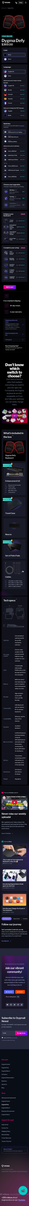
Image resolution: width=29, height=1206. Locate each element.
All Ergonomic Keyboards (9, 1098)
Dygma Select (6, 1114)
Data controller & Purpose (9, 1040)
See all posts (5, 941)
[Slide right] (17, 32)
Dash (9, 76)
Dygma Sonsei (6, 1064)
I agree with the (10, 1037)
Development (6, 918)
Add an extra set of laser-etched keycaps (12, 81)
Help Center (5, 1124)
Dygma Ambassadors (8, 1077)
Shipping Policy (6, 1131)
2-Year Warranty (6, 1138)
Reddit (21, 992)
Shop (20, 2)
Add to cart (9, 287)
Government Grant (22, 1171)
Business (4, 1081)
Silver (9, 59)
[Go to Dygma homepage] (6, 2)
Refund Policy (5, 1134)
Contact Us (5, 1128)
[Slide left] (10, 32)
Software (4, 1074)
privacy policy (14, 1037)
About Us (4, 1084)
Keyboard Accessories (8, 1111)
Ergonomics (16, 918)
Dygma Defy (5, 1067)
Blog (3, 1088)
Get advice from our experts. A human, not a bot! (13, 347)
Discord (10, 992)
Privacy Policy (12, 1171)
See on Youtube (6, 833)
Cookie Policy (5, 1171)
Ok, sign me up (21, 1033)
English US (11, 71)
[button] (25, 2)
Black (9, 55)
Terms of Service (6, 1141)
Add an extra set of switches (11, 146)
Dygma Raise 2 (6, 1071)
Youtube (21, 1200)
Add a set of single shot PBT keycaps (13, 108)
